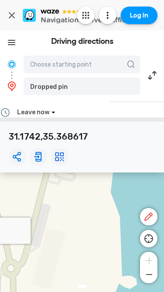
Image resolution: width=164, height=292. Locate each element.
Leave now (33, 112)
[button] (82, 86)
